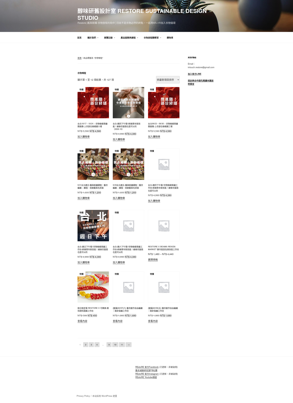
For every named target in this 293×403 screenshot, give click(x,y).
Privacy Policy (83, 395)
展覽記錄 (108, 37)
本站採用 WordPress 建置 (104, 395)
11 (122, 344)
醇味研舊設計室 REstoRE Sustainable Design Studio (142, 14)
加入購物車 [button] (84, 136)
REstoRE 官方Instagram (147, 373)
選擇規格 (153, 259)
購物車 (170, 37)
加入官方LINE (194, 73)
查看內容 (82, 321)
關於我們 (91, 37)
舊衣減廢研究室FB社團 (146, 370)
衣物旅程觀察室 (151, 37)
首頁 (79, 37)
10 (115, 344)
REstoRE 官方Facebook (147, 366)
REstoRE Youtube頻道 (146, 377)
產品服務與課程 (128, 37)
